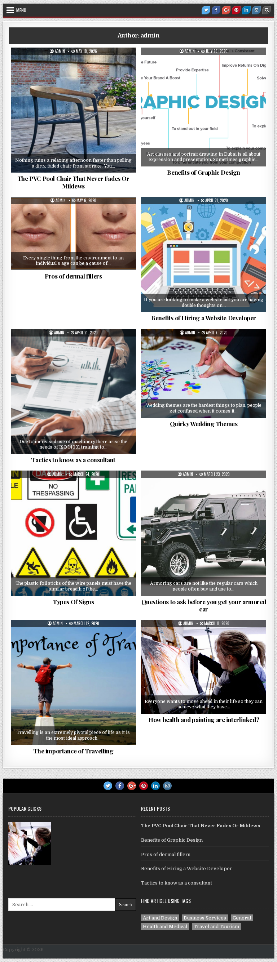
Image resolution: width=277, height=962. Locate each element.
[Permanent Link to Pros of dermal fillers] (73, 233)
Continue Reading (78, 168)
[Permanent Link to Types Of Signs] (73, 533)
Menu (21, 10)
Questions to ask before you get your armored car (203, 605)
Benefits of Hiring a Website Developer (203, 318)
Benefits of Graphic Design (203, 172)
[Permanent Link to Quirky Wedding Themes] (203, 373)
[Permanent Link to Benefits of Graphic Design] (203, 107)
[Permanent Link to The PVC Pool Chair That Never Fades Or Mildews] (73, 110)
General (76, 65)
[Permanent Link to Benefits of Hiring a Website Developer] (203, 254)
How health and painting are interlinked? (203, 719)
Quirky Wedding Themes (204, 424)
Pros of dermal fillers (73, 276)
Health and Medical (76, 214)
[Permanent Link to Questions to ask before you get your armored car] (203, 533)
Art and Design (206, 637)
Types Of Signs (73, 602)
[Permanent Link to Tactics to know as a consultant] (73, 391)
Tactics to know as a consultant (73, 460)
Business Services (206, 214)
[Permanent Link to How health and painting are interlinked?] (203, 666)
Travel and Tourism (76, 637)
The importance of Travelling (73, 751)
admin (60, 51)
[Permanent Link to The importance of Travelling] (73, 682)
